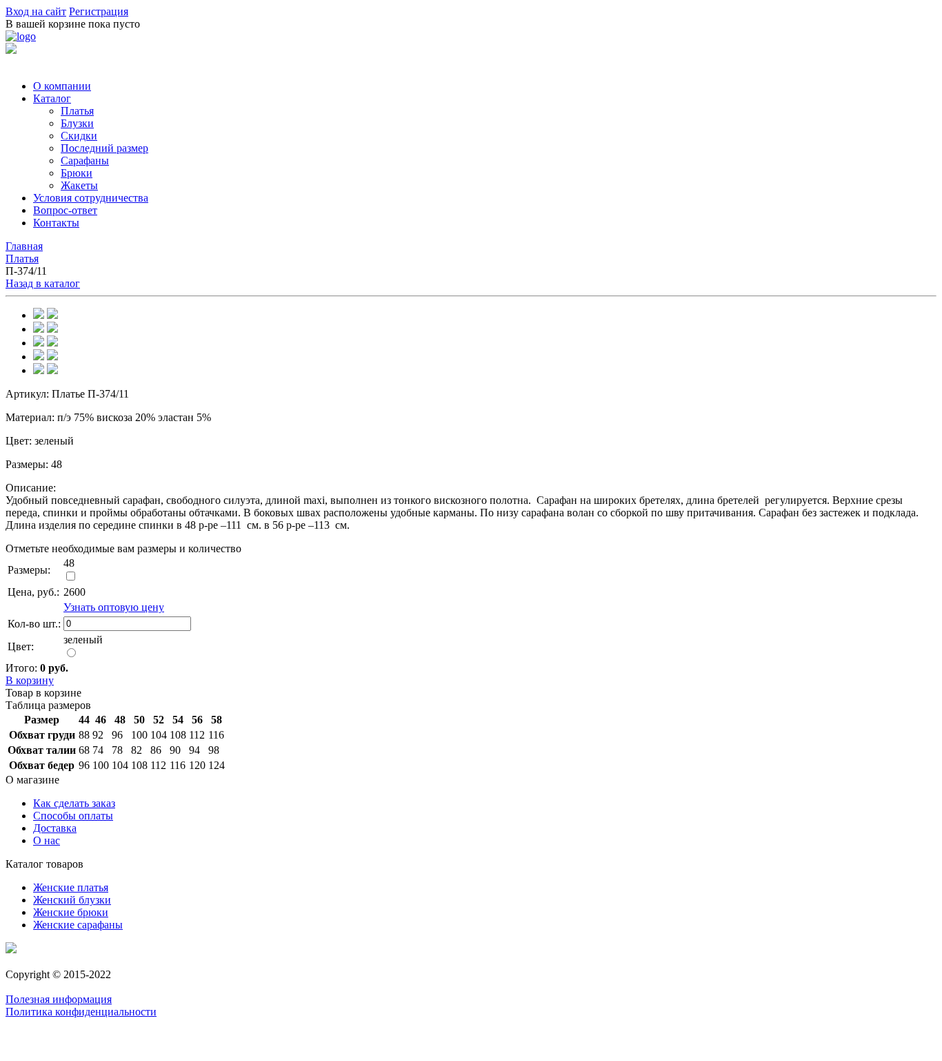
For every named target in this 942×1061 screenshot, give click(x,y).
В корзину (30, 680)
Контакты (56, 222)
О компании (62, 86)
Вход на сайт (36, 11)
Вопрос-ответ (65, 210)
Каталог (52, 98)
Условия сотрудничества (90, 198)
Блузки (77, 123)
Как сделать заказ (74, 803)
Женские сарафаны (78, 925)
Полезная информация (59, 999)
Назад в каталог (43, 283)
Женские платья (70, 887)
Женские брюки (70, 912)
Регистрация (98, 11)
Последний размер (104, 148)
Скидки (79, 136)
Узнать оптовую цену (113, 607)
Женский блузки (72, 900)
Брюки (76, 173)
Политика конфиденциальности (81, 1012)
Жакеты (79, 185)
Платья (77, 111)
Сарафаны (85, 160)
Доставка (55, 828)
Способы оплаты (73, 815)
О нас (46, 840)
